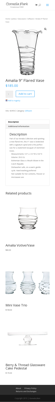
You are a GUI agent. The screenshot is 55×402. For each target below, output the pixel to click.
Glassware (22, 19)
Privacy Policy (30, 388)
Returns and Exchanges (26, 391)
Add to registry (14, 100)
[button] (45, 29)
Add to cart (25, 93)
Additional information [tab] (18, 126)
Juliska (14, 19)
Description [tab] (13, 122)
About (18, 388)
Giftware (30, 19)
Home (8, 19)
